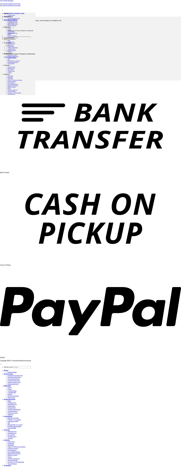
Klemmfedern (11, 83)
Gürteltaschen (11, 43)
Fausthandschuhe (14, 379)
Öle (8, 59)
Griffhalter (10, 79)
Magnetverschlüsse (13, 86)
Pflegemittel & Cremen (14, 61)
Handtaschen (11, 68)
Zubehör (7, 74)
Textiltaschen (11, 71)
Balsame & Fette (12, 55)
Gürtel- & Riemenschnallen (15, 80)
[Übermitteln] (4, 369)
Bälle (9, 40)
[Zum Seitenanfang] (1, 364)
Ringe (9, 88)
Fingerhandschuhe (14, 381)
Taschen (7, 65)
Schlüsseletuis (12, 49)
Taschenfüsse (11, 94)
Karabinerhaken (12, 81)
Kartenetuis (11, 45)
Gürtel (6, 13)
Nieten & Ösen (12, 87)
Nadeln (9, 34)
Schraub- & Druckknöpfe (14, 93)
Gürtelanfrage (11, 15)
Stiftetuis (10, 52)
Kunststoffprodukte (13, 84)
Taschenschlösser (12, 90)
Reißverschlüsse (12, 36)
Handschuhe (8, 17)
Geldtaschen (11, 42)
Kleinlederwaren (9, 39)
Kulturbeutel (11, 46)
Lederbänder (11, 33)
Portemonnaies (12, 50)
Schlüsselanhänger (13, 47)
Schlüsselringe (12, 91)
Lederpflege (8, 53)
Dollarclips (10, 76)
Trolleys (10, 72)
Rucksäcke (11, 70)
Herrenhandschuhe (14, 382)
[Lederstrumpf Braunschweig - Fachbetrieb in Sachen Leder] (10, 4)
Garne (9, 29)
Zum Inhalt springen (6, 1)
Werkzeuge (11, 37)
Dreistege (10, 77)
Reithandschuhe (13, 384)
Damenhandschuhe (13, 20)
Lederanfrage (11, 31)
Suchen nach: (8, 367)
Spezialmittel (11, 63)
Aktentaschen (11, 67)
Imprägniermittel (12, 58)
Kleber (9, 30)
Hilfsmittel (7, 27)
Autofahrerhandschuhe (14, 18)
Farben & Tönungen (13, 56)
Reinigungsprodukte (13, 62)
